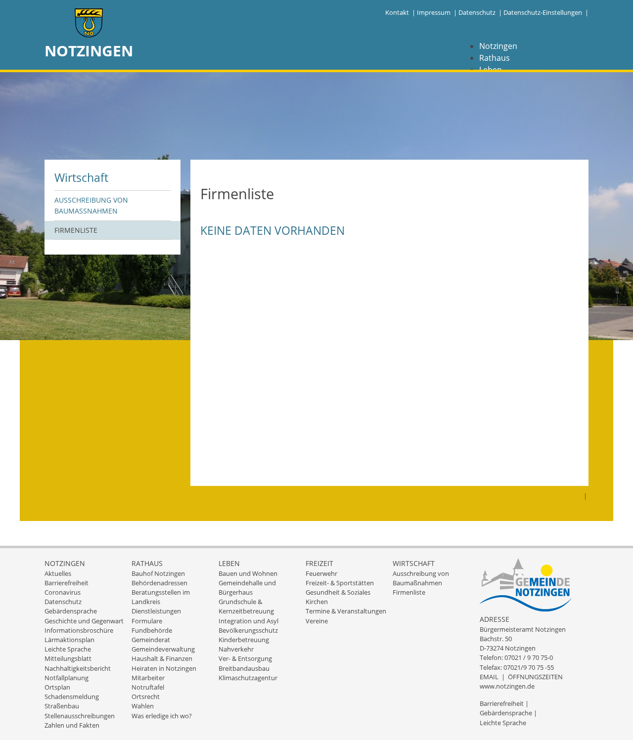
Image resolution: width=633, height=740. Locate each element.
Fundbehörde (152, 630)
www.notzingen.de (507, 686)
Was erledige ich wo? (162, 715)
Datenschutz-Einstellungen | (545, 12)
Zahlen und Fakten (72, 725)
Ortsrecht (146, 696)
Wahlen (143, 705)
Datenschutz (477, 12)
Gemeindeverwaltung (163, 649)
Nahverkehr (236, 649)
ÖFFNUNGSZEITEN (535, 676)
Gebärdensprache (71, 611)
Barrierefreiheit (67, 582)
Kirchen (317, 601)
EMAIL (489, 676)
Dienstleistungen (156, 611)
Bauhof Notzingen (158, 573)
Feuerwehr (321, 573)
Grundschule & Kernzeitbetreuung (246, 606)
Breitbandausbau (244, 668)
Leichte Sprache (68, 649)
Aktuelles (58, 573)
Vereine (317, 620)
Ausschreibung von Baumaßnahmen (91, 205)
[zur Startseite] (89, 24)
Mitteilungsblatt (68, 658)
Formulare (147, 620)
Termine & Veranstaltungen (346, 611)
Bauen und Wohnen (248, 573)
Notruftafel (148, 687)
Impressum (434, 12)
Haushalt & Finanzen (162, 658)
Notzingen (498, 46)
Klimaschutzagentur (248, 677)
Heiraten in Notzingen (164, 668)
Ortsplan (57, 687)
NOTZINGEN (89, 51)
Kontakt (397, 12)
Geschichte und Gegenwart (84, 620)
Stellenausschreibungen (80, 715)
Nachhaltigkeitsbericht (78, 668)
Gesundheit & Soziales (338, 592)
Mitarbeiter (148, 677)
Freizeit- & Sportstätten (340, 582)
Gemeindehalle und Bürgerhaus (247, 587)
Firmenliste (75, 230)
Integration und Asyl (248, 620)
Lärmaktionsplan (69, 639)
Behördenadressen (159, 582)
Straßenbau (62, 705)
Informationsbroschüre (79, 630)
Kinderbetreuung (244, 639)
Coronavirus (63, 592)
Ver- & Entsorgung (245, 658)
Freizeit (319, 563)
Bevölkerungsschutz (248, 630)
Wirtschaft (81, 177)
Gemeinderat (151, 639)
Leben (229, 563)
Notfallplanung (67, 677)
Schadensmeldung (72, 696)
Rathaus (494, 57)
